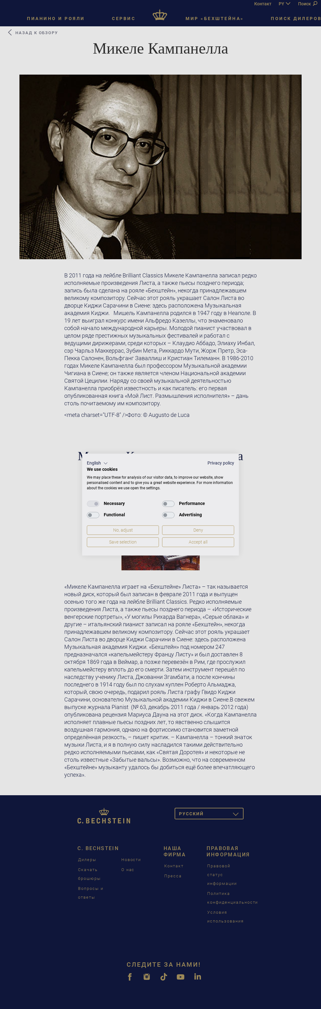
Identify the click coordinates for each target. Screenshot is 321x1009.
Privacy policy (221, 462)
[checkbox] (93, 504)
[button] (97, 463)
